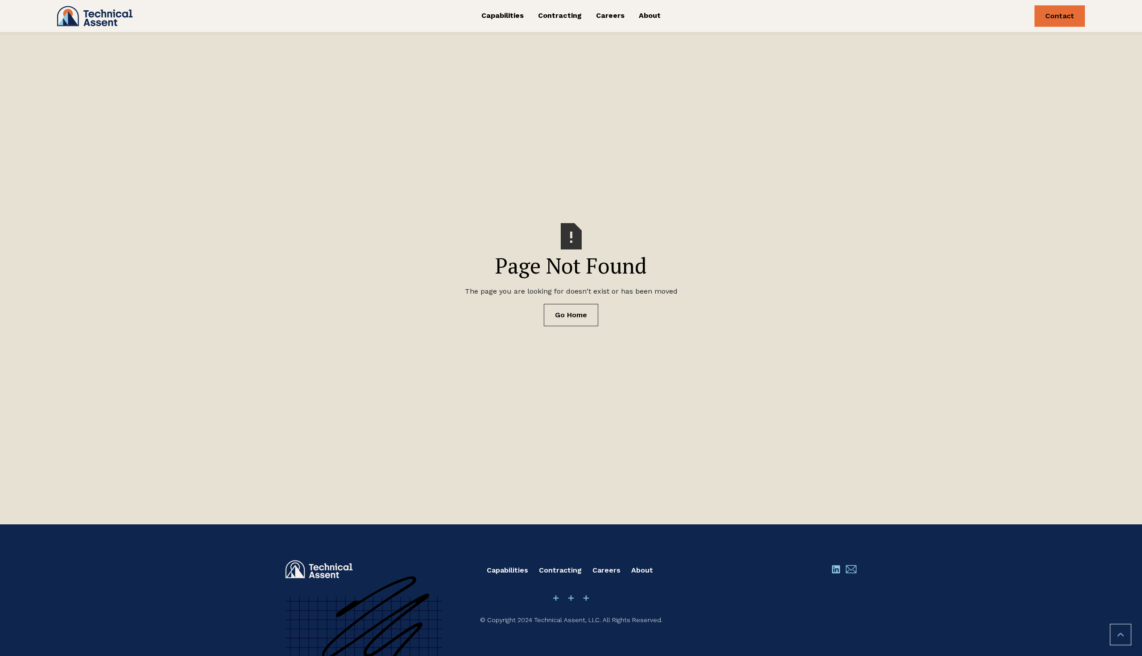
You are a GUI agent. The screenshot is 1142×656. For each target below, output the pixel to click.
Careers (610, 15)
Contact (1059, 16)
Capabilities (502, 15)
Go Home (571, 315)
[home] (165, 16)
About (650, 15)
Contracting (560, 15)
